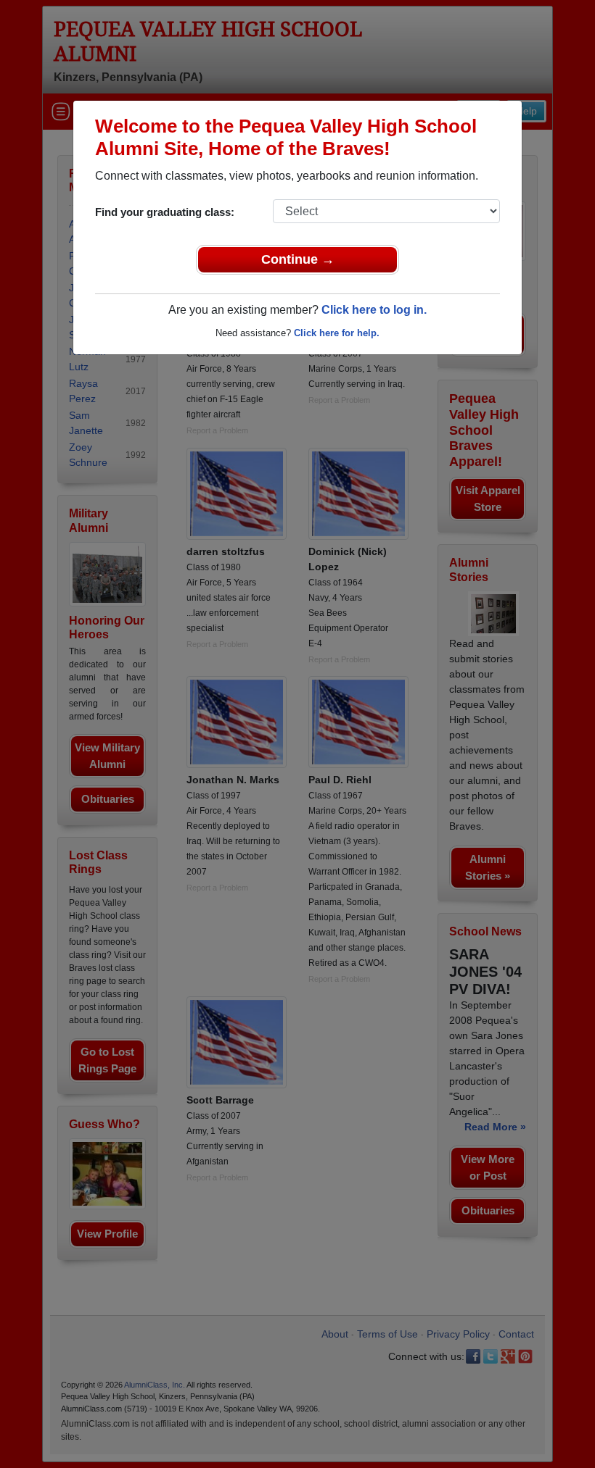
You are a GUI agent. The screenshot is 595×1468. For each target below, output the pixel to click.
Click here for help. (336, 333)
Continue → (298, 259)
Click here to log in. (374, 310)
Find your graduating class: (164, 212)
